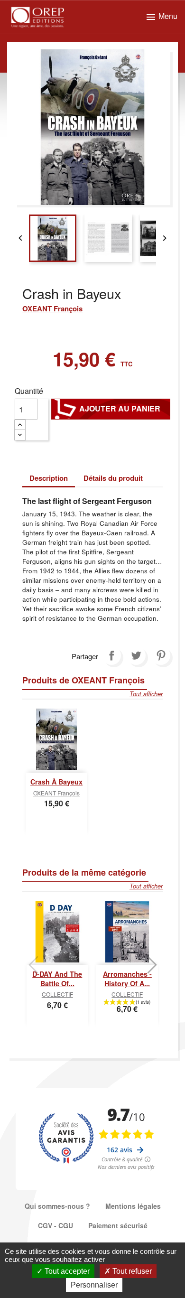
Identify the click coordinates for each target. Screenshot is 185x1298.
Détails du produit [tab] (113, 478)
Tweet (136, 655)
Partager (111, 655)
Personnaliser (94, 1285)
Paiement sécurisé (118, 1225)
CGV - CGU (55, 1225)
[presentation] (33, 965)
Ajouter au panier (110, 408)
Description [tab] (48, 478)
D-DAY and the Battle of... (57, 978)
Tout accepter (66, 1271)
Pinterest (160, 655)
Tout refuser (131, 1271)
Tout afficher (146, 694)
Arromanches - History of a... (127, 978)
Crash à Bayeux (56, 781)
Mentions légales (133, 1206)
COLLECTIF (57, 994)
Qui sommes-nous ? (57, 1206)
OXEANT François (52, 308)
